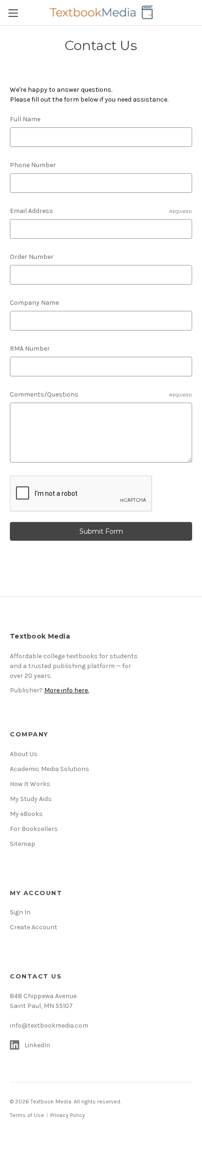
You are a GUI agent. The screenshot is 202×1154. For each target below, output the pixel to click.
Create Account (33, 927)
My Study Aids (31, 799)
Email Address (101, 211)
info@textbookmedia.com (49, 1025)
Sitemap (22, 844)
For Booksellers (34, 829)
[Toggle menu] (13, 13)
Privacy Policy (67, 1115)
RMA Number (30, 349)
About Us (24, 754)
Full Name (25, 119)
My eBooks (26, 814)
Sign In (20, 912)
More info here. (66, 690)
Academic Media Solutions (49, 769)
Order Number (32, 257)
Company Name (34, 303)
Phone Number (33, 165)
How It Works (30, 784)
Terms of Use (27, 1115)
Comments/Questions (101, 394)
